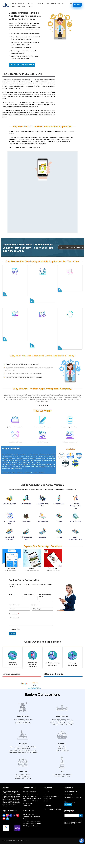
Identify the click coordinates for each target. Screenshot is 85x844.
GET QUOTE (77, 4)
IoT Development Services (30, 801)
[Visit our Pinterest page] (17, 815)
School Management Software (52, 809)
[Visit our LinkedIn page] (3, 815)
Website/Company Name (45, 595)
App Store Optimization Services (32, 798)
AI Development (27, 803)
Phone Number (14, 605)
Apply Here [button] (68, 804)
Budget (34, 605)
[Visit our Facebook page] (10, 815)
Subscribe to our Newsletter (69, 811)
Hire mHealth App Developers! (22, 65)
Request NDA (15, 629)
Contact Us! (70, 101)
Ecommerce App (42, 521)
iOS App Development (29, 791)
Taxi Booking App (9, 504)
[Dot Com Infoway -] (6, 5)
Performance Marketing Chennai (32, 823)
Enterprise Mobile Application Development (32, 664)
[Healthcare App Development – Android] (11, 558)
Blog (13, 6)
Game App (42, 537)
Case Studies (21, 6)
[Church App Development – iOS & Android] (53, 558)
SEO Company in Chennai (30, 826)
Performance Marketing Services (32, 821)
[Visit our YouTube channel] (3, 818)
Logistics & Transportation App (75, 506)
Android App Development (30, 794)
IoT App (59, 537)
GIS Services (26, 805)
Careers (46, 794)
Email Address (29, 594)
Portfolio (60, 3)
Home (14, 3)
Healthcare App (58, 504)
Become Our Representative (51, 796)
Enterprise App (75, 521)
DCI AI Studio (39, 3)
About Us (21, 3)
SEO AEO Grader (50, 3)
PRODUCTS (47, 806)
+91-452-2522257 (72, 794)
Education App (26, 504)
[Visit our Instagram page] (7, 815)
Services (29, 3)
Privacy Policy (47, 798)
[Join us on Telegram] (7, 818)
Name (11, 594)
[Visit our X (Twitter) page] (14, 815)
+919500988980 (72, 791)
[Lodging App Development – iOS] (32, 558)
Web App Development (29, 814)
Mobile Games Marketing (30, 796)
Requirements (14, 614)
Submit (12, 634)
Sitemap (46, 801)
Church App (26, 521)
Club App (59, 521)
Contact (29, 6)
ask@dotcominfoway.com (74, 797)
